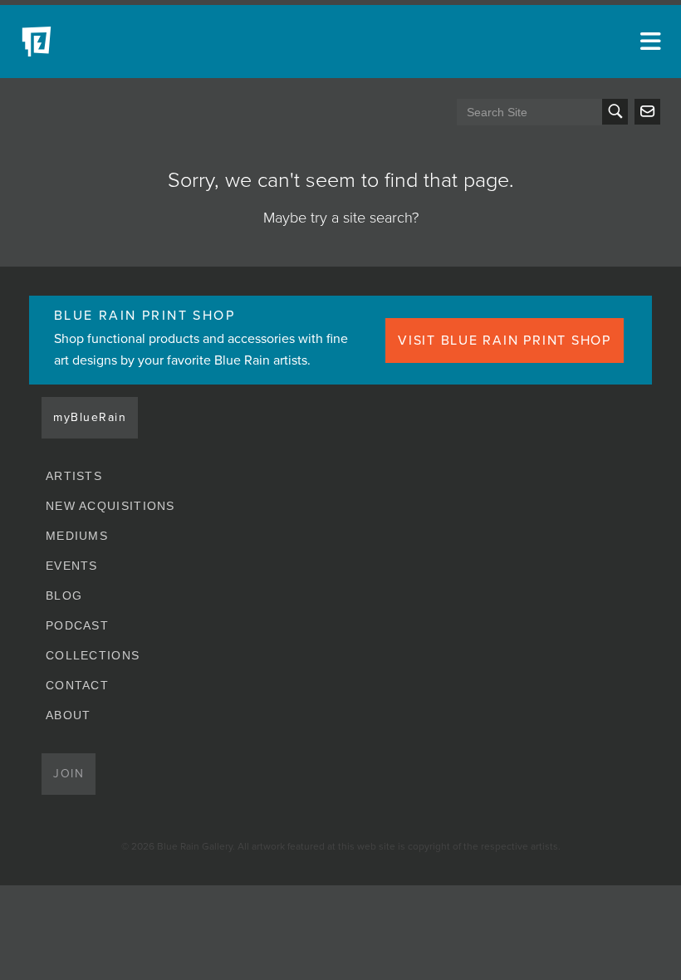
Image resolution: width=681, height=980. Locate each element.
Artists (74, 476)
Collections (93, 655)
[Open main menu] (647, 41)
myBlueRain (89, 417)
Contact (77, 685)
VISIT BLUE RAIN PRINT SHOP (504, 340)
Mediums (77, 535)
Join (68, 774)
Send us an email (647, 112)
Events (72, 565)
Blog (64, 595)
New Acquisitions (110, 505)
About (68, 715)
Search (615, 112)
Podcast (77, 625)
